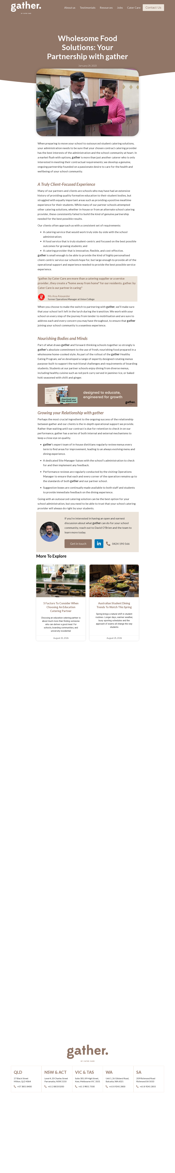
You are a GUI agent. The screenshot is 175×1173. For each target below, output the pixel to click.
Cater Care (134, 7)
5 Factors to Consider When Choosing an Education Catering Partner (60, 607)
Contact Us (153, 7)
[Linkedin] (99, 543)
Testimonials (87, 7)
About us (69, 7)
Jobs (120, 7)
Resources (106, 7)
